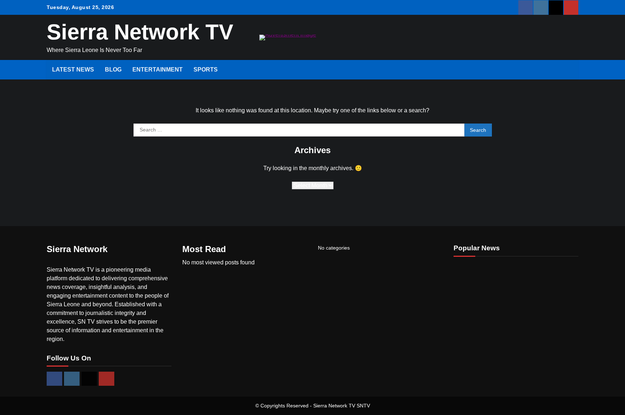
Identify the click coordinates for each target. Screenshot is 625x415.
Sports (206, 69)
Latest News (73, 69)
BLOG (113, 69)
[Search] (569, 69)
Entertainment (157, 69)
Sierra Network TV (140, 32)
